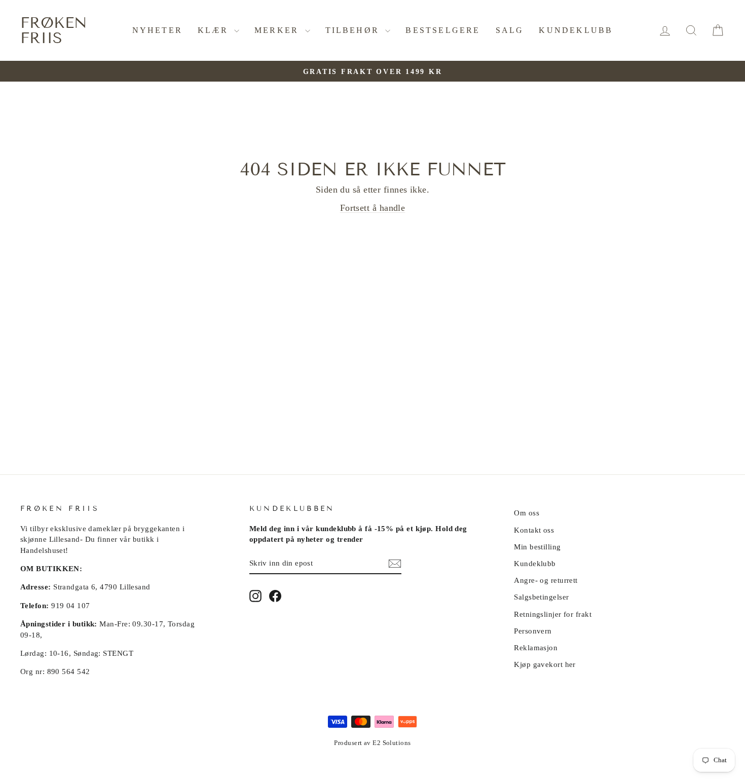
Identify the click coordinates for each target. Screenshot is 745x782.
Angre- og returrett (546, 580)
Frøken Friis (53, 30)
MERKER (278, 30)
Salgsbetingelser (541, 596)
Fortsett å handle (372, 208)
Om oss (526, 512)
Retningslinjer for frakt (552, 614)
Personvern (533, 630)
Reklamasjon (535, 647)
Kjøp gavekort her (545, 664)
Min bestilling (537, 546)
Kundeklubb (576, 30)
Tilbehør (354, 30)
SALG (510, 30)
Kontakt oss (534, 530)
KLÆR (215, 30)
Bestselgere (442, 30)
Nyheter (157, 30)
